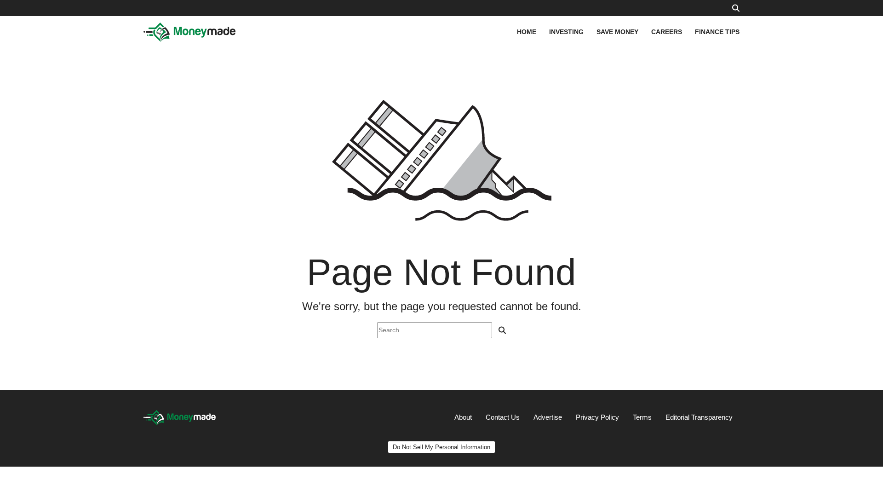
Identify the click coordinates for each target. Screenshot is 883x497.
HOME (526, 31)
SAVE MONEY (617, 31)
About (463, 417)
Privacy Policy (597, 417)
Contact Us (503, 417)
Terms (642, 417)
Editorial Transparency (699, 417)
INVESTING (566, 31)
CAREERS (666, 31)
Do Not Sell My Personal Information (441, 447)
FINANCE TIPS (717, 31)
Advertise (547, 417)
